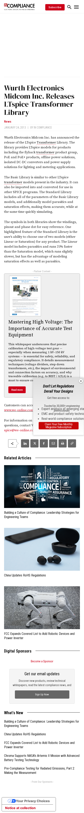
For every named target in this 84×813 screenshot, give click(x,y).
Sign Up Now (42, 694)
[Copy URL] (72, 443)
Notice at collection (20, 808)
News (7, 121)
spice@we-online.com (20, 430)
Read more (17, 389)
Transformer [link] (46, 142)
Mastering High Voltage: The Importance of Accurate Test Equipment (40, 328)
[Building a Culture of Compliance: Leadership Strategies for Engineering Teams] (42, 486)
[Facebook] (44, 443)
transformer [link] (45, 152)
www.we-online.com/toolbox (25, 410)
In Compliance (43, 127)
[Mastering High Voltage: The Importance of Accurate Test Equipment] (25, 296)
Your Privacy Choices (33, 801)
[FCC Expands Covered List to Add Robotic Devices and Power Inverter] (42, 607)
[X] (34, 443)
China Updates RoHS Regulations (25, 575)
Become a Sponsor (42, 661)
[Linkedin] (25, 443)
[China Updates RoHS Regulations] (42, 549)
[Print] (63, 443)
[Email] (53, 443)
